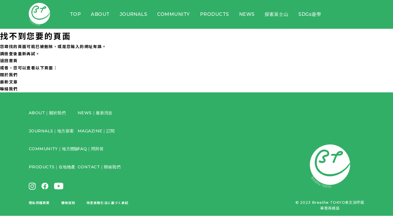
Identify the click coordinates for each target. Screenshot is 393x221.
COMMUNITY (173, 14)
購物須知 (68, 202)
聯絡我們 (9, 89)
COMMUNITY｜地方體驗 (54, 148)
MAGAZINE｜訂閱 (96, 131)
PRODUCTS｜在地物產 (52, 166)
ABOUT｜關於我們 (47, 112)
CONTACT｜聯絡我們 (99, 166)
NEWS (247, 14)
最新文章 (9, 82)
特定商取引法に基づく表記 (107, 202)
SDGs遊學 (309, 14)
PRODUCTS (214, 14)
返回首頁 (9, 60)
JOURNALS (133, 14)
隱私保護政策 (39, 202)
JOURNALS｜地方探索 (51, 131)
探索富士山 (276, 14)
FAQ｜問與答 (91, 148)
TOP (75, 14)
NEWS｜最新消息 (95, 112)
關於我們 (9, 74)
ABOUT (100, 14)
